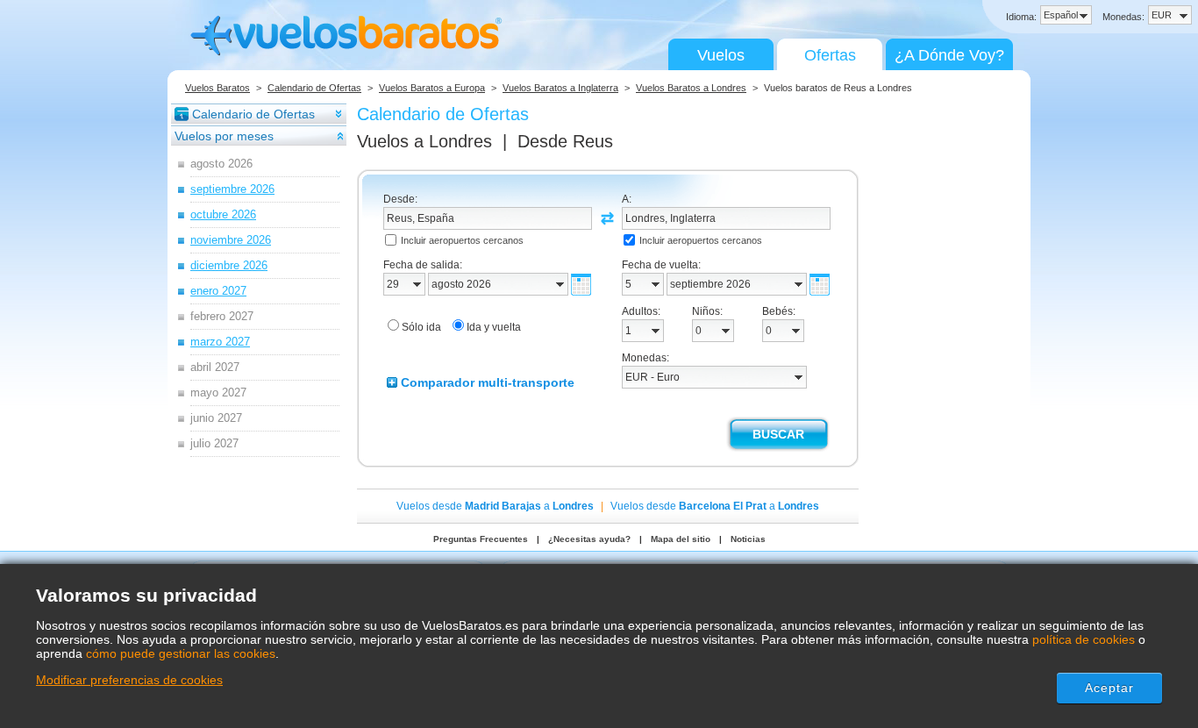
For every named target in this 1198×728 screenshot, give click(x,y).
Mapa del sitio (680, 539)
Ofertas (830, 55)
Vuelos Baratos (217, 87)
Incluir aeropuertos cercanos (462, 240)
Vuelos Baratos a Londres (691, 87)
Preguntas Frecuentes (480, 539)
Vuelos (721, 55)
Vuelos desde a (495, 506)
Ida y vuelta (494, 327)
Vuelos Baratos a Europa (432, 87)
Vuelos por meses (224, 136)
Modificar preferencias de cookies (129, 680)
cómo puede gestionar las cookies (180, 653)
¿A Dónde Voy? (949, 55)
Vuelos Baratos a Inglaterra (560, 87)
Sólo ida (421, 327)
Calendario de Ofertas (314, 87)
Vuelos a (424, 141)
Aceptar (1110, 688)
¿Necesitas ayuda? (589, 539)
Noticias (748, 539)
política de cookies (1083, 639)
